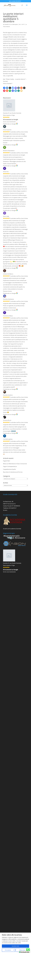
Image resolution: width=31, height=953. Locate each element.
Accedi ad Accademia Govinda (12, 528)
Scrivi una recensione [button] (9, 122)
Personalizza (8, 950)
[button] (4, 88)
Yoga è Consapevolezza (10, 466)
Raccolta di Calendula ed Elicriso (12, 472)
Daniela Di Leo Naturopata (11, 24)
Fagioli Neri (6, 461)
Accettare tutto (15, 946)
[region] (15, 943)
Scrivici (5, 510)
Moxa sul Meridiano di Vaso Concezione (15, 464)
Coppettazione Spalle (9, 469)
